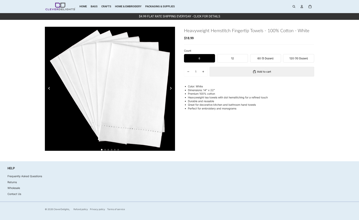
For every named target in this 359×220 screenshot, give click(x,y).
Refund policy (80, 209)
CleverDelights (61, 209)
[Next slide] (172, 89)
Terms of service (116, 209)
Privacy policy (97, 209)
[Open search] (294, 6)
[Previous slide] (48, 89)
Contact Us (14, 193)
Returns (12, 182)
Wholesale (13, 188)
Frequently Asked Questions (24, 176)
